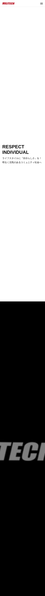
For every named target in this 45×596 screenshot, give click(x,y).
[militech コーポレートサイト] (8, 3)
